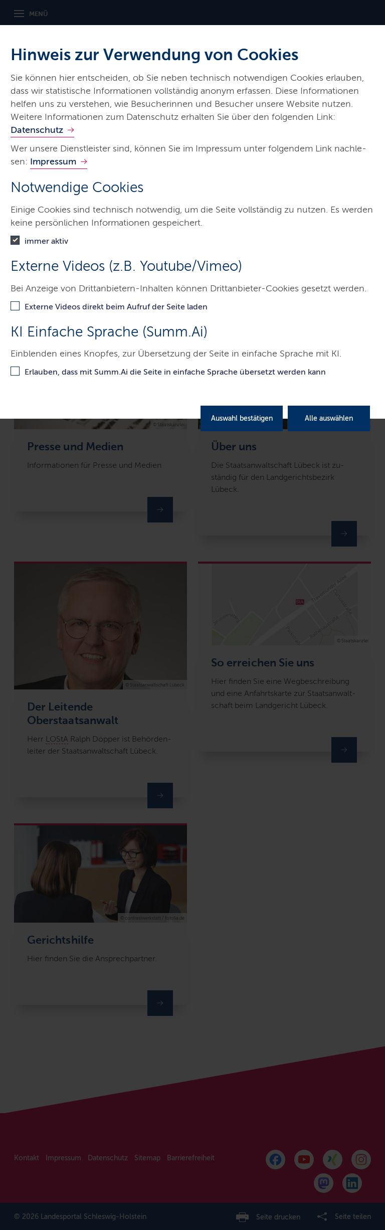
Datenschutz (37, 129)
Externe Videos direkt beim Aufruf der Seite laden (116, 306)
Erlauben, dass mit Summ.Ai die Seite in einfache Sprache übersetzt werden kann (175, 372)
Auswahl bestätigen (242, 418)
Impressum (53, 161)
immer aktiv (46, 241)
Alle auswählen (329, 418)
